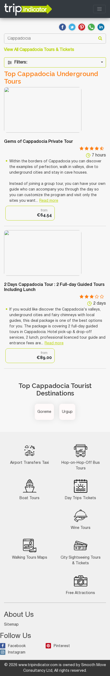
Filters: (20, 62)
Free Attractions (80, 593)
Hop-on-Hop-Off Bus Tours (80, 465)
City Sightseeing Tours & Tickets (81, 560)
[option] (30, 213)
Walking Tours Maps (29, 557)
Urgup (67, 412)
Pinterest (62, 646)
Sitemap (11, 624)
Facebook (17, 646)
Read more (48, 201)
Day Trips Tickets (80, 498)
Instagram (16, 652)
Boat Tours (29, 498)
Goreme (44, 412)
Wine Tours (81, 528)
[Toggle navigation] (99, 9)
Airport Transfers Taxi (29, 463)
